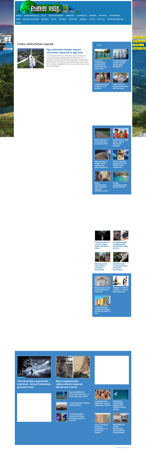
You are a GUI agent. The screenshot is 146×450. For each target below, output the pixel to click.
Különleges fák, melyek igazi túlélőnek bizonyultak (101, 267)
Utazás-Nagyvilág (31, 15)
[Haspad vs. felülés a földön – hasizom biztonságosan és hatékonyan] (121, 281)
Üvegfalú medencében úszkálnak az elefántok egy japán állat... (100, 65)
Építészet (103, 15)
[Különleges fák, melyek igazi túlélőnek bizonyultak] (103, 257)
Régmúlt (45, 19)
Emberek (92, 15)
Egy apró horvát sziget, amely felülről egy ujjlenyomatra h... (102, 164)
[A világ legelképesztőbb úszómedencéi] (121, 176)
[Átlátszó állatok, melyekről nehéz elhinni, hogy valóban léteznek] (121, 154)
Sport (53, 19)
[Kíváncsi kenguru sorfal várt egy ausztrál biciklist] (103, 133)
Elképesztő (82, 15)
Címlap (18, 15)
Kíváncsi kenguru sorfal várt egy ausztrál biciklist (101, 142)
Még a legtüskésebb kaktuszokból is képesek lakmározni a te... (102, 187)
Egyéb (18, 23)
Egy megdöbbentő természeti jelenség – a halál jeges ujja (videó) (79, 394)
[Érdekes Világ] (73, 7)
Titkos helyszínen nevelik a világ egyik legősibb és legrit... (102, 245)
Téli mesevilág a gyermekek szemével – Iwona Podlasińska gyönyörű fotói (34, 384)
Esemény (83, 19)
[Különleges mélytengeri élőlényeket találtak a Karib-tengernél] (121, 394)
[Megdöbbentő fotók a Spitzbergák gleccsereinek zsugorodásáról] (121, 418)
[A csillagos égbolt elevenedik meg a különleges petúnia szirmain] (61, 417)
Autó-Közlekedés (56, 15)
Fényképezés (115, 15)
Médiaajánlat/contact (122, 447)
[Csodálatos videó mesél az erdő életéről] (103, 77)
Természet (70, 15)
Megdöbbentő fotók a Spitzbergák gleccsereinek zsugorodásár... (119, 428)
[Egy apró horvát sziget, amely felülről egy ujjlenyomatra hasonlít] (103, 154)
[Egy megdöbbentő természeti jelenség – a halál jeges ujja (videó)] (61, 395)
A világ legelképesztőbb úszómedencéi (120, 185)
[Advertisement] (73, 32)
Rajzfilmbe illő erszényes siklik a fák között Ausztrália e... (120, 267)
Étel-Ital (101, 19)
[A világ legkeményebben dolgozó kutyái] (61, 406)
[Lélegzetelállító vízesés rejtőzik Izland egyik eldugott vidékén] (121, 54)
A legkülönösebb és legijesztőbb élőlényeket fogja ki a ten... (120, 245)
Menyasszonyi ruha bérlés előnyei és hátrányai (102, 290)
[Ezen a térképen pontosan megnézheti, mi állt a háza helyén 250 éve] (103, 418)
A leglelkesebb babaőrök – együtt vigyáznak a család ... (102, 404)
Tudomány (73, 19)
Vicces (92, 19)
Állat (44, 15)
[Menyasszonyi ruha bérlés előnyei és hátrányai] (103, 281)
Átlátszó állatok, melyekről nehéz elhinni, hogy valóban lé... (120, 164)
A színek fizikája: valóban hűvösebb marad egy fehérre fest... (103, 310)
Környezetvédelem (115, 19)
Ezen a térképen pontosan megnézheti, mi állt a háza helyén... (101, 428)
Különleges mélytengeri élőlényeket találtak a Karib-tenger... (119, 405)
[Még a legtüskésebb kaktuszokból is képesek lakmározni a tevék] (103, 176)
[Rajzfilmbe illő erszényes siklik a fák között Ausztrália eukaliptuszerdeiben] (121, 257)
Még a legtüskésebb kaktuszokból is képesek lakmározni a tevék (69, 384)
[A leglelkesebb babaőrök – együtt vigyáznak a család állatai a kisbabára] (103, 394)
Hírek (18, 19)
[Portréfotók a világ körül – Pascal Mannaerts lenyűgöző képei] (121, 133)
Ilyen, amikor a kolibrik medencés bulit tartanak (120, 86)
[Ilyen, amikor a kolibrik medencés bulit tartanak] (121, 77)
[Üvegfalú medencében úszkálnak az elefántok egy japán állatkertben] (103, 54)
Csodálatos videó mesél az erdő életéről (102, 86)
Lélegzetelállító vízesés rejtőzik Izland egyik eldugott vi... (120, 64)
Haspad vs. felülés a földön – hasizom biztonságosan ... (120, 290)
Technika (62, 19)
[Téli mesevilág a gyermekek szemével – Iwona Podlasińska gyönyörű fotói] (34, 367)
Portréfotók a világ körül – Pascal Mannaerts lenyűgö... (120, 143)
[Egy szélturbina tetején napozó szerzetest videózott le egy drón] (30, 58)
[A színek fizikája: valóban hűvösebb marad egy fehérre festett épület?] (103, 300)
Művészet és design (31, 19)
